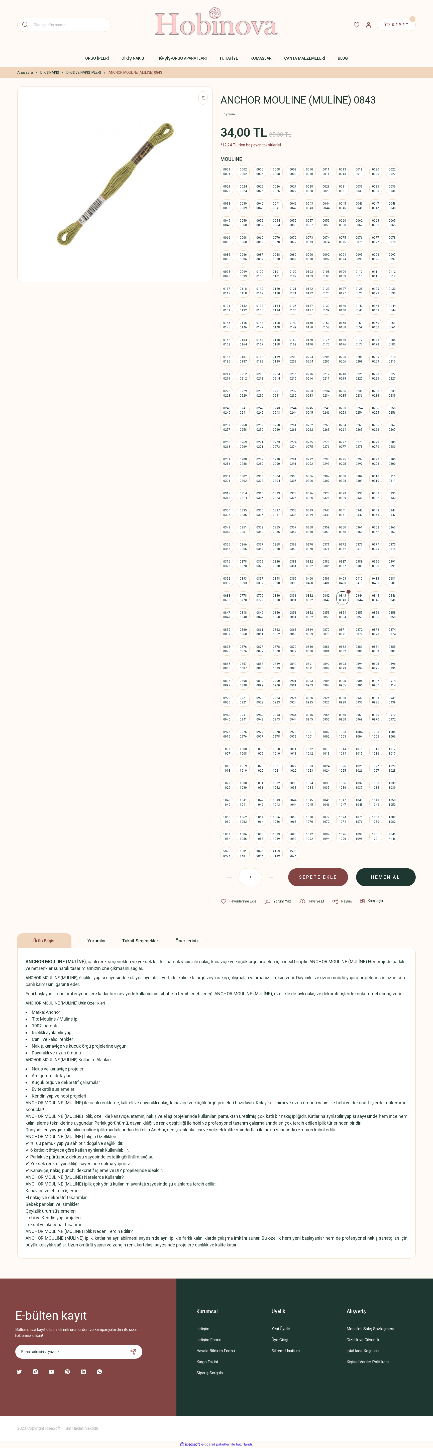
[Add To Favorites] (238, 901)
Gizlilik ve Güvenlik (363, 1339)
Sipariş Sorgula (209, 1373)
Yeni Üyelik (281, 1328)
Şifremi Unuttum (286, 1350)
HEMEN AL (385, 877)
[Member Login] (369, 25)
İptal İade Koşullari (363, 1350)
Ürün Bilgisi (44, 940)
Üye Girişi (280, 1339)
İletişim (202, 1328)
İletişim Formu (208, 1339)
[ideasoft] (190, 1444)
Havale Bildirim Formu (215, 1350)
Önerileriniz (187, 940)
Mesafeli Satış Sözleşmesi (370, 1328)
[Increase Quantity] (271, 877)
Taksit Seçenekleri (140, 940)
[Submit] (133, 1352)
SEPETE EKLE (318, 877)
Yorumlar (96, 940)
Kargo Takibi (207, 1362)
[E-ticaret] (216, 1444)
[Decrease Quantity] (230, 877)
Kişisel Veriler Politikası (368, 1362)
